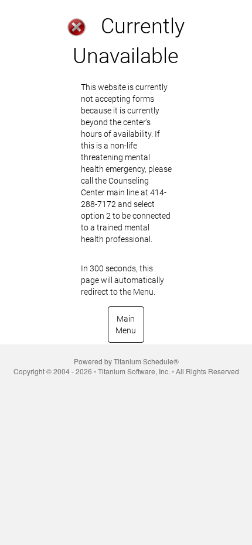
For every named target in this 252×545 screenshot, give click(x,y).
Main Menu (125, 324)
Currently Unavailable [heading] (129, 41)
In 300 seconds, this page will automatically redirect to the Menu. (126, 189)
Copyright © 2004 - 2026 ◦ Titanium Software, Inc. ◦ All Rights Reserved (126, 371)
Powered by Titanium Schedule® (126, 361)
